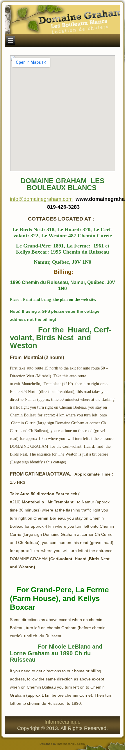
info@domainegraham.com (41, 199)
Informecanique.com (71, 743)
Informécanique (62, 722)
